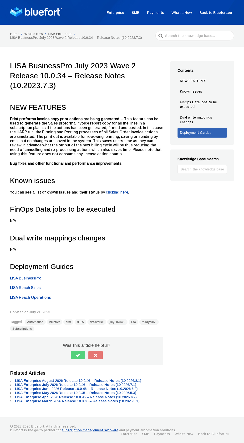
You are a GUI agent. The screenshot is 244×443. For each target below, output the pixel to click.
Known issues (191, 91)
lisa (133, 322)
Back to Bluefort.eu (215, 12)
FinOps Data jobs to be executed (198, 104)
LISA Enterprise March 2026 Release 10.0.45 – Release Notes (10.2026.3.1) (78, 401)
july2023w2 (117, 322)
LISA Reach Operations (30, 297)
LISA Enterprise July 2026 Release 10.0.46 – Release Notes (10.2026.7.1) (76, 385)
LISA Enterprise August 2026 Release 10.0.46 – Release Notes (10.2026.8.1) (78, 380)
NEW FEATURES (193, 81)
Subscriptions (22, 328)
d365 (80, 322)
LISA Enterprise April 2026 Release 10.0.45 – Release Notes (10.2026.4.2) (76, 397)
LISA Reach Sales (25, 288)
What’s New (182, 12)
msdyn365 (149, 322)
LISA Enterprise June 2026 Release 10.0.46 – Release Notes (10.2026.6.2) (77, 389)
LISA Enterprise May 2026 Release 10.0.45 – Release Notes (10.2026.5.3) (76, 393)
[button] (78, 355)
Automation (35, 322)
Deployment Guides (195, 132)
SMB (135, 12)
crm (68, 322)
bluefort (54, 322)
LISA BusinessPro (25, 278)
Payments (155, 12)
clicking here (117, 192)
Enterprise (115, 12)
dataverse (97, 322)
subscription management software (90, 430)
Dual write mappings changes (196, 119)
